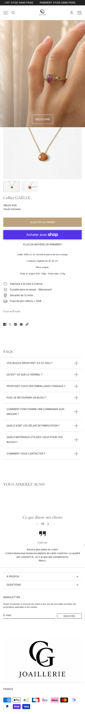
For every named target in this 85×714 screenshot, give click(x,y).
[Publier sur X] (10, 324)
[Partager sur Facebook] (4, 324)
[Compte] (71, 12)
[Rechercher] (13, 12)
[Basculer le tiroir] (5, 13)
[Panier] (79, 12)
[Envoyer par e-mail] (21, 324)
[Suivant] (48, 523)
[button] (27, 324)
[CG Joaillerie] (42, 13)
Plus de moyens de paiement (42, 244)
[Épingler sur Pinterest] (15, 324)
